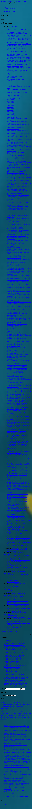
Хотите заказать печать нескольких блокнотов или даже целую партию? (17, 525)
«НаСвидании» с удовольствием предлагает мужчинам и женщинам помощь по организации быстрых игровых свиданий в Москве (19, 34)
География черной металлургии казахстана (16, 677)
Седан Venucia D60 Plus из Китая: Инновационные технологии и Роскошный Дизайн (16, 447)
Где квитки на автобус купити (15, 173)
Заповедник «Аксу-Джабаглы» (15, 621)
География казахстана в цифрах (13, 658)
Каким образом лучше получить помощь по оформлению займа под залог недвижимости (18, 289)
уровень (20, 717)
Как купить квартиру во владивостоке (18, 264)
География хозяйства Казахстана (13, 8)
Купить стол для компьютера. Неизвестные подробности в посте (17, 323)
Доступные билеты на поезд (15, 193)
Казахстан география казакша (12, 681)
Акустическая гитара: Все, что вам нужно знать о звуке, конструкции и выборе (19, 147)
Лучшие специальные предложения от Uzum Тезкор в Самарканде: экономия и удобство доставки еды (18, 362)
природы (26, 713)
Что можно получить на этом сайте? (17, 535)
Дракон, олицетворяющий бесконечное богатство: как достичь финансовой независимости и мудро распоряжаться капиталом (18, 197)
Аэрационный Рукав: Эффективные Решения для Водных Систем (17, 157)
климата (4, 709)
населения (6, 711)
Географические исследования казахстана (15, 643)
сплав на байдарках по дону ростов (17, 467)
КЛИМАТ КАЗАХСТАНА (14, 565)
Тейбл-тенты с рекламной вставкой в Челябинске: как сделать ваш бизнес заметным (17, 501)
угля (15, 717)
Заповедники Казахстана (11, 10)
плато (2, 713)
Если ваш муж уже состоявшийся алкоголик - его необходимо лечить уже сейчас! (18, 202)
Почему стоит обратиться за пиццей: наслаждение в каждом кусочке (17, 403)
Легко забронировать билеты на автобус (18, 332)
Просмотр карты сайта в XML (9, 631)
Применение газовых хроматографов (17, 406)
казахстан (21, 706)
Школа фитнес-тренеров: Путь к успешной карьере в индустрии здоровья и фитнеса (19, 537)
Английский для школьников (15, 155)
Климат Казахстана (12, 564)
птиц (6, 715)
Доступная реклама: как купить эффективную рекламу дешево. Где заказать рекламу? (17, 190)
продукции (3, 715)
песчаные (28, 711)
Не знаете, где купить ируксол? (16, 376)
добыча (13, 704)
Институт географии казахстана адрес (14, 680)
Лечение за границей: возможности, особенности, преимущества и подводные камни (19, 335)
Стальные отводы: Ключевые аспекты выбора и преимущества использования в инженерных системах (19, 486)
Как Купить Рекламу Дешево (15, 265)
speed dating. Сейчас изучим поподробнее (18, 135)
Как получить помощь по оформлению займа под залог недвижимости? (18, 276)
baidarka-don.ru (11, 77)
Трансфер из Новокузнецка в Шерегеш (18, 507)
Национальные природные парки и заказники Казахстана (17, 550)
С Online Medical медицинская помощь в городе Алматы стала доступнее (18, 437)
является (3, 719)
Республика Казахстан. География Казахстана (13, 1)
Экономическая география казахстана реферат (17, 686)
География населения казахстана (13, 671)
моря (2, 711)
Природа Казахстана (13, 627)
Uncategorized (15, 26)
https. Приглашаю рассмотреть (15, 85)
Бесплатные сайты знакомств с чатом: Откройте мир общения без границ (17, 160)
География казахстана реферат (12, 668)
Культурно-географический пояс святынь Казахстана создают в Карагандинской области (18, 569)
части (26, 717)
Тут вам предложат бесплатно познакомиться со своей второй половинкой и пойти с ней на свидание (18, 517)
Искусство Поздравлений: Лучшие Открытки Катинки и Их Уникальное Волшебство (17, 245)
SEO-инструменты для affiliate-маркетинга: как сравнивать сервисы (19, 97)
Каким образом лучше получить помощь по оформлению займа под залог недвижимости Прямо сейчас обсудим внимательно (18, 294)
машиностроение (12, 709)
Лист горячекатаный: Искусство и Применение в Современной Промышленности (16, 349)
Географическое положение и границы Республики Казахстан (18, 598)
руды (27, 715)
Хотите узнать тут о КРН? (14, 533)
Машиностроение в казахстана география (15, 683)
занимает (29, 704)
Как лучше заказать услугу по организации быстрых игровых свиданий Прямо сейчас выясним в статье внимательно (19, 272)
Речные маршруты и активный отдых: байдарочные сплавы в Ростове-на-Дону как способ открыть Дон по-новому (18, 429)
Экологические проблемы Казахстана (17, 574)
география (12, 702)
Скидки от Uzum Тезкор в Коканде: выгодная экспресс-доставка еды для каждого (17, 456)
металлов (25, 709)
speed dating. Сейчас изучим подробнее (18, 133)
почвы (19, 713)
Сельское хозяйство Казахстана (16, 617)
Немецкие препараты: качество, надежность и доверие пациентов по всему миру (19, 379)
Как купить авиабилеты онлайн (16, 262)
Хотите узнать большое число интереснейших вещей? (15, 528)
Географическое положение (15, 596)
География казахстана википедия (13, 659)
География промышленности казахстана (15, 674)
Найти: (3, 689)
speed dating (10, 99)
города (24, 702)
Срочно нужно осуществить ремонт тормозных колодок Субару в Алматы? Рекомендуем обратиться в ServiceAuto (18, 482)
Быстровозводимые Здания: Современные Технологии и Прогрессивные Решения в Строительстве (19, 164)
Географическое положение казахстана (15, 650)
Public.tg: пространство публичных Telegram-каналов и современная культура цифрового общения (19, 94)
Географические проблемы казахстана (14, 646)
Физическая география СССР (15, 611)
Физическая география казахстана (13, 684)
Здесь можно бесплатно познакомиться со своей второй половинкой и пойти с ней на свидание (19, 224)
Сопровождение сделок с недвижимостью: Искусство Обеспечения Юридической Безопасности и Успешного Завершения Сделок (19, 464)
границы (10, 704)
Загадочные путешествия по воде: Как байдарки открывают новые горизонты (18, 219)
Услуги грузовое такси (13, 522)
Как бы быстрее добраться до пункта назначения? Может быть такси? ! (17, 255)
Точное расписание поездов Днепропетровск (15, 505)
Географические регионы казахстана (14, 648)
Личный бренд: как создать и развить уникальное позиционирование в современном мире (17, 356)
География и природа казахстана (20, 626)
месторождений (19, 709)
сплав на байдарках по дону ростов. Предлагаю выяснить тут (17, 471)
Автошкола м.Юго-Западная (15, 143)
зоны (8, 706)
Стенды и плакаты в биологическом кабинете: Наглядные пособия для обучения (17, 491)
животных (17, 704)
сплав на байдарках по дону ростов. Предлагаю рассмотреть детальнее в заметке (17, 475)
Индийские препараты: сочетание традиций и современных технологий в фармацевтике (18, 237)
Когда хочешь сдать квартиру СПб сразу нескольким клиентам (18, 307)
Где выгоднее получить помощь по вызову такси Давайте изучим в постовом (19, 170)
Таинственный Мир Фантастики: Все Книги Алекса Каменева (17, 494)
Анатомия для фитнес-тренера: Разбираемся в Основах (16, 153)
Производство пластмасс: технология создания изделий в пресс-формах (17, 408)
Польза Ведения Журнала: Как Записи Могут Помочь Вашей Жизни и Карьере (18, 395)
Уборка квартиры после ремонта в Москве (19, 520)
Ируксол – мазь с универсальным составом (19, 242)
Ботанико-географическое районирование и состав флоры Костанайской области (19, 609)
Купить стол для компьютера (15, 321)
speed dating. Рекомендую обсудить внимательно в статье (17, 128)
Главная (6, 5)
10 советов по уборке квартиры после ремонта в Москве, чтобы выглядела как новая (18, 72)
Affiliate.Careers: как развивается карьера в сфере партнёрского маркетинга (19, 75)
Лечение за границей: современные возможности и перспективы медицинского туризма (17, 344)
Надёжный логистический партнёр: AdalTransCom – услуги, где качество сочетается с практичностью (17, 371)
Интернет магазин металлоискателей (17, 240)
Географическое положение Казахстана (18, 604)
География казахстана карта (11, 661)
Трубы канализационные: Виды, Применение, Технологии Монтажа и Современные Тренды (17, 510)
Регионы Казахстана (13, 586)
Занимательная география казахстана (14, 678)
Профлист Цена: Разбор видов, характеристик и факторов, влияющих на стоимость (18, 416)
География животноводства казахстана (15, 653)
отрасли (22, 711)
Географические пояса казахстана (20, 560)
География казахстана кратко (12, 662)
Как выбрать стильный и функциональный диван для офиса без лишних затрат (18, 259)
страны (3, 717)
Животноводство (12, 615)
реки (18, 715)
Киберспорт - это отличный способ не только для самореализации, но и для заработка (18, 299)
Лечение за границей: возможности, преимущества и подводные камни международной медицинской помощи (18, 340)
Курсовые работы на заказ (14, 325)
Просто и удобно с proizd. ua (15, 410)
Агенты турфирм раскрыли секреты (17, 145)
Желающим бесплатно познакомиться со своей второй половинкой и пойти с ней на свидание (18, 211)
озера (18, 711)
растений (14, 715)
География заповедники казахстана (21, 618)
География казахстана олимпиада (13, 664)
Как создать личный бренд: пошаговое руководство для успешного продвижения (19, 285)
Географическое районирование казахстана (16, 652)
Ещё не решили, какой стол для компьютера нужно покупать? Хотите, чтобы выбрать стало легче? (18, 206)
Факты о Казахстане (9, 11)
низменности (13, 711)
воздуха (6, 702)
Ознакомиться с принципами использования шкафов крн (15, 383)
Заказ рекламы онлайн (13, 221)
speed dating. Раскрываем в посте (16, 126)
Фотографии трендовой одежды (16, 523)
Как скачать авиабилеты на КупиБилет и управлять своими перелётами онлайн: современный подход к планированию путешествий (18, 281)
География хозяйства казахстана (13, 675)
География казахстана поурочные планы (15, 665)
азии (3, 702)
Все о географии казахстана (19, 548)
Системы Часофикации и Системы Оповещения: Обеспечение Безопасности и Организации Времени (18, 451)
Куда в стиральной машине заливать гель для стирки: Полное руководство (18, 318)
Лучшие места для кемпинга (15, 359)
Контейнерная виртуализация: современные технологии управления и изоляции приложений (18, 311)
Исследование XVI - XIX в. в (15, 558)
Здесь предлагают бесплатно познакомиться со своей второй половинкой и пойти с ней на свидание (18, 228)
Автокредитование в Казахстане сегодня (18, 142)
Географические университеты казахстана (16, 649)
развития (10, 715)
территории (9, 717)
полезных (13, 713)
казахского (14, 706)
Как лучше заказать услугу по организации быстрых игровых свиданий (19, 267)
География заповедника (13, 620)
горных (18, 702)
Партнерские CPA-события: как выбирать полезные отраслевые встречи (19, 389)
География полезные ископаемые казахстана (16, 672)
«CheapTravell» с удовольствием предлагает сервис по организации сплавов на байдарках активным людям (18, 29)
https (8, 82)
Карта (5, 7)
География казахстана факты (12, 670)
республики (23, 715)
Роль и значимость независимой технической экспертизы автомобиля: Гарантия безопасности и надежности (17, 434)
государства (4, 704)
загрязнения (23, 704)
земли (3, 706)
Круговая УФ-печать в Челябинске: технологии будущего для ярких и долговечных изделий (17, 315)
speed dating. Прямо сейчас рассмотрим (18, 124)
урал (17, 717)
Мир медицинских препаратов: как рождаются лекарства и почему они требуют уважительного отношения (17, 366)
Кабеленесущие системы (14, 247)
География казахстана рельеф (12, 667)
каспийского (26, 706)
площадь (7, 713)
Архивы (3, 695)
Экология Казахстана (13, 582)
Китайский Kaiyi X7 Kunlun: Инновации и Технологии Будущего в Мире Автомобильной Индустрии (19, 303)
